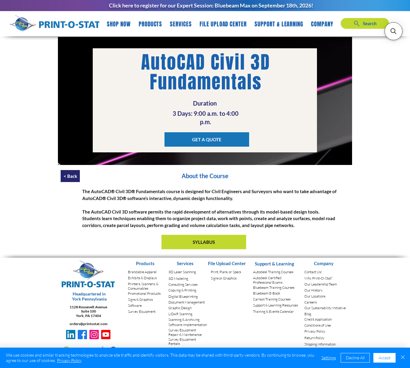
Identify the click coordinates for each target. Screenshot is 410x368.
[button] (150, 24)
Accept (384, 357)
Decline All (355, 357)
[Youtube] (105, 334)
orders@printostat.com (88, 324)
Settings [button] (328, 357)
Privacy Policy (69, 360)
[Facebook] (82, 334)
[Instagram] (94, 334)
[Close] (402, 357)
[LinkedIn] (70, 334)
